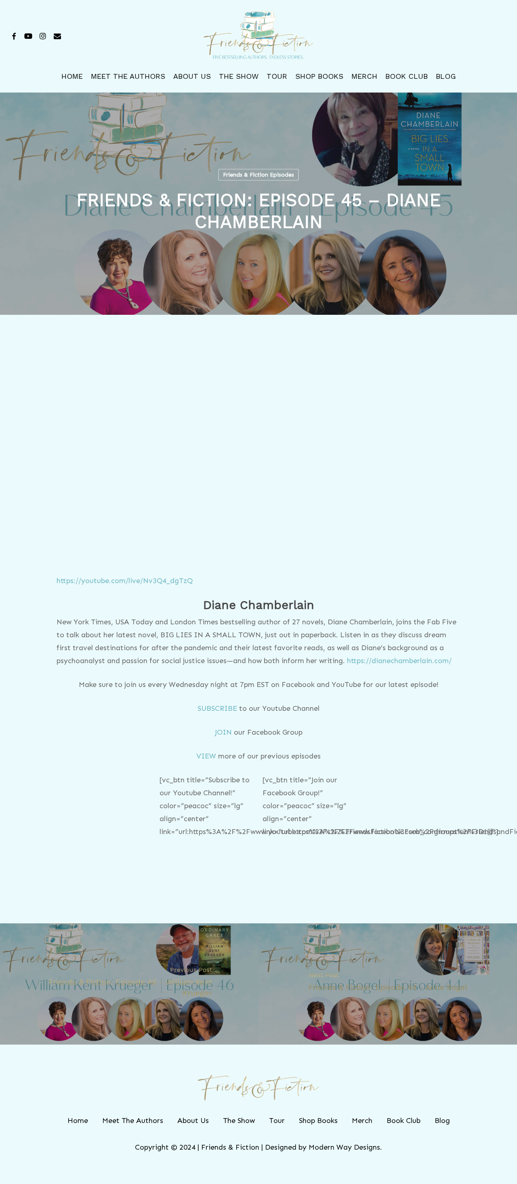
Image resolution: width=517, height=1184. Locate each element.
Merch (362, 1120)
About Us (193, 1120)
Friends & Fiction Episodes (258, 174)
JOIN (223, 732)
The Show (239, 1120)
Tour (277, 1120)
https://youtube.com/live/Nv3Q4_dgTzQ (125, 580)
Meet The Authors (132, 1120)
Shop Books (318, 1120)
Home (77, 1120)
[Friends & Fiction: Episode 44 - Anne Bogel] (387, 984)
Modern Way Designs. (345, 1147)
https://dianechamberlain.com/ (399, 660)
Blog (442, 1120)
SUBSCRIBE (217, 708)
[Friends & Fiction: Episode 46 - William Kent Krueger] (129, 984)
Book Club (403, 1120)
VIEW (206, 756)
